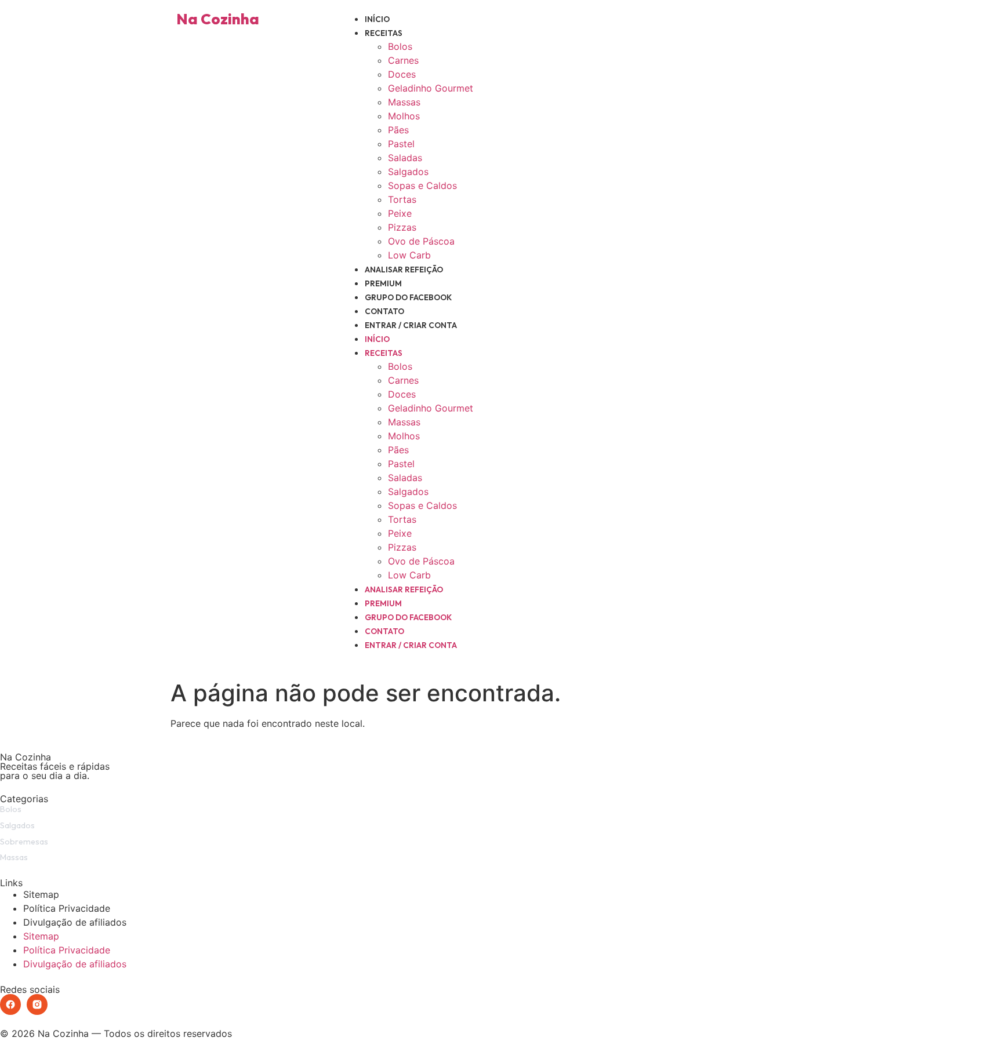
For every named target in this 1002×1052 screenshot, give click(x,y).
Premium (383, 283)
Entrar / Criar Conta (411, 325)
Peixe (400, 213)
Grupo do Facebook (408, 297)
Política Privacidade (66, 908)
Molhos (404, 116)
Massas (404, 102)
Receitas (383, 33)
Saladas (405, 157)
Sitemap (41, 894)
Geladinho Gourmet (430, 88)
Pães (398, 130)
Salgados (408, 171)
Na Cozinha (217, 18)
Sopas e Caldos (422, 185)
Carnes (403, 60)
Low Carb (409, 255)
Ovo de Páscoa (421, 241)
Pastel (401, 144)
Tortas (402, 199)
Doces (402, 74)
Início (377, 19)
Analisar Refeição (404, 269)
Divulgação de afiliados (74, 922)
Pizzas (402, 227)
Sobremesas (24, 841)
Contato (384, 311)
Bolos (400, 46)
